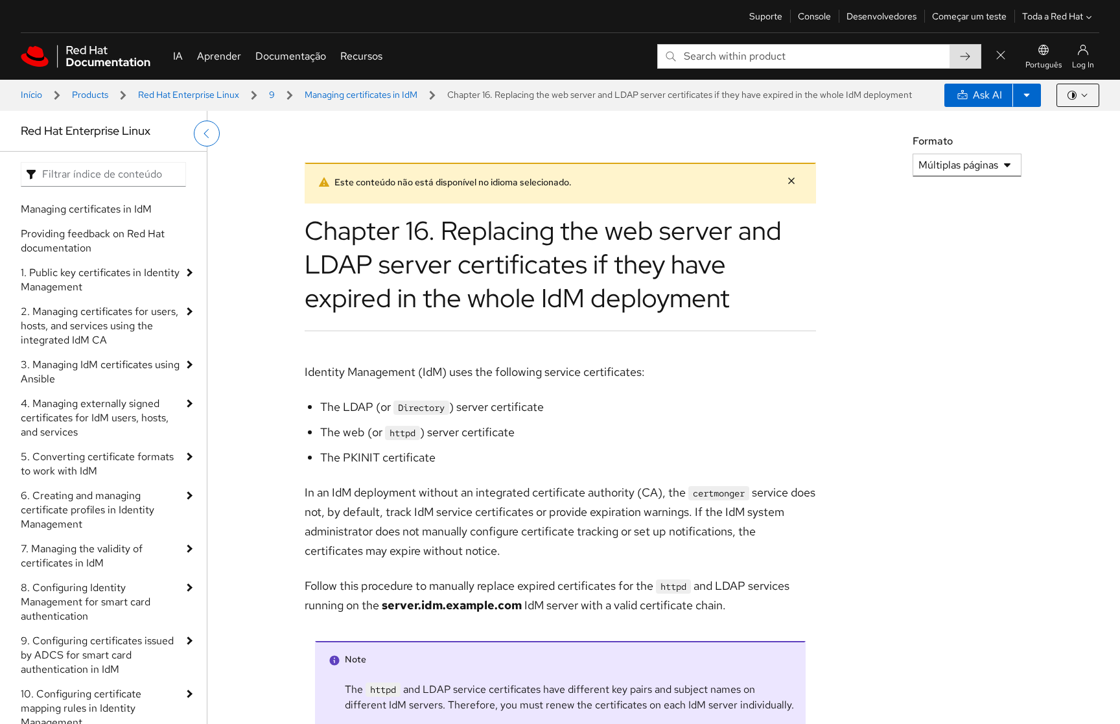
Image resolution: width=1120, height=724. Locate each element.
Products (90, 94)
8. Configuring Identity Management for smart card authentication (85, 602)
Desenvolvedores (881, 16)
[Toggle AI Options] (1026, 95)
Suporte (765, 16)
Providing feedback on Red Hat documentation (93, 241)
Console (814, 16)
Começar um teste (969, 16)
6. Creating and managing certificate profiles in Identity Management (87, 510)
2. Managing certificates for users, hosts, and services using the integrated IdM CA (99, 326)
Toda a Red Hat (1052, 16)
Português (1043, 65)
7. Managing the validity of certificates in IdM (82, 556)
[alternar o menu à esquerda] (207, 133)
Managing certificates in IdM (361, 94)
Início (31, 94)
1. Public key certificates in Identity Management (100, 280)
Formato (933, 141)
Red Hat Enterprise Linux (188, 94)
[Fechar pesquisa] (1001, 56)
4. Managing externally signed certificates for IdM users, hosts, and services (95, 418)
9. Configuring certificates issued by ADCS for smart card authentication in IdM (97, 655)
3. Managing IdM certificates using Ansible (100, 372)
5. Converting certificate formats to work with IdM (97, 464)
